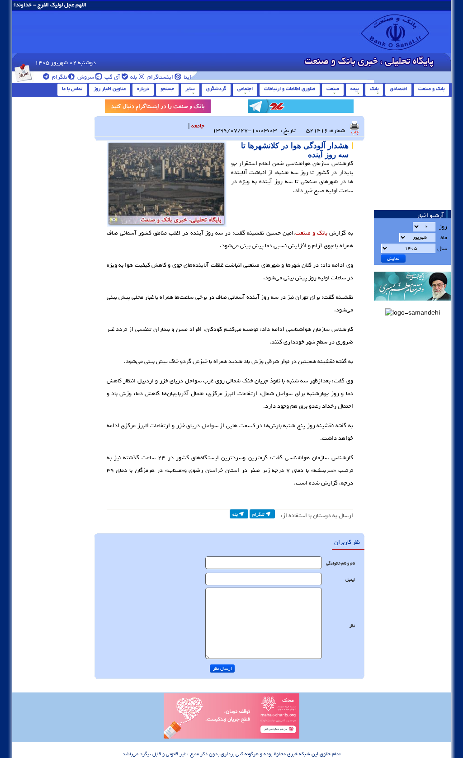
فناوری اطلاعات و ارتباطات (289, 89)
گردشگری (216, 89)
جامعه (197, 126)
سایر (190, 89)
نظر (352, 625)
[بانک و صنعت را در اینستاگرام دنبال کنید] (158, 107)
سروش (85, 77)
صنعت (332, 89)
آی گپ (111, 77)
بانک (374, 89)
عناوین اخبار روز (110, 89)
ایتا (186, 77)
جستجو (167, 89)
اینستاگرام (159, 77)
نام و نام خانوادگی (340, 563)
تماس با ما (72, 89)
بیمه (354, 89)
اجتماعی (245, 89)
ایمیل (350, 579)
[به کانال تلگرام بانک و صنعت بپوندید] (301, 107)
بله (133, 77)
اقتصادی (398, 89)
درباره (143, 89)
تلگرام (59, 77)
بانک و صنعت (431, 89)
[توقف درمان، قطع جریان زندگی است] (231, 737)
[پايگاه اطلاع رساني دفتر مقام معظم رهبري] (412, 303)
